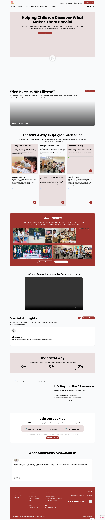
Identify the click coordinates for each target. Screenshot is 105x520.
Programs (20, 6)
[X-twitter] (93, 7)
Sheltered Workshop (34, 6)
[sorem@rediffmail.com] (66, 428)
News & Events (43, 6)
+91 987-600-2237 (78, 3)
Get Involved (53, 6)
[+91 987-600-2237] (74, 2)
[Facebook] (88, 7)
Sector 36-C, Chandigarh (66, 3)
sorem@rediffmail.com (73, 429)
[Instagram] (91, 7)
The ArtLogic (24, 516)
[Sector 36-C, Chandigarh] (61, 2)
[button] (52, 58)
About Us (13, 6)
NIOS (27, 6)
